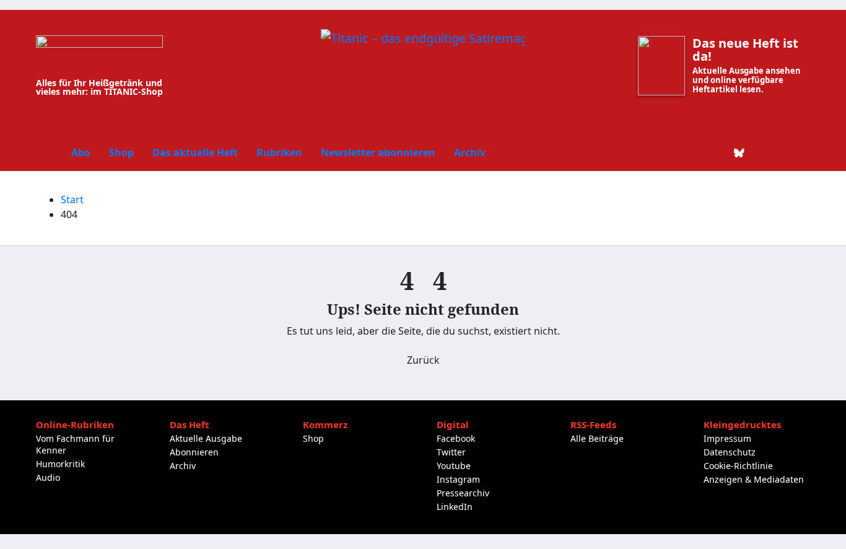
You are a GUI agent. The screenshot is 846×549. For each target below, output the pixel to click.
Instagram (458, 479)
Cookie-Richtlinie (738, 466)
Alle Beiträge (597, 438)
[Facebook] (676, 152)
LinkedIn (455, 506)
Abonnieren (194, 452)
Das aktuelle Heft (195, 152)
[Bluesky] (739, 152)
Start (72, 199)
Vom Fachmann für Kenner (75, 444)
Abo (80, 152)
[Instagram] (760, 152)
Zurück (423, 360)
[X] (697, 152)
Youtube (454, 466)
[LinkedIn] (718, 152)
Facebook (456, 438)
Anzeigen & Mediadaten (754, 479)
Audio (48, 477)
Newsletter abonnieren (378, 152)
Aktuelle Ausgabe (206, 438)
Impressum (727, 438)
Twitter (451, 452)
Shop (121, 152)
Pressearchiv (463, 493)
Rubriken (279, 152)
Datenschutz (730, 452)
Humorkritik (60, 464)
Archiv (470, 152)
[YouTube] (781, 152)
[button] (801, 152)
